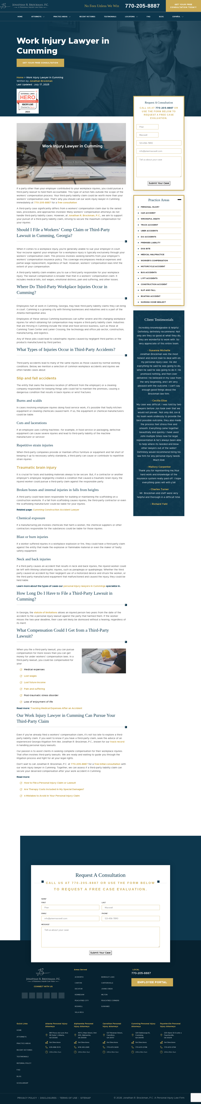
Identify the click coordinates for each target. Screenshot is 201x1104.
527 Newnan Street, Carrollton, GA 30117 (115, 1035)
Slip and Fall (148, 290)
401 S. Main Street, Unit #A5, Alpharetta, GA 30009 (87, 1035)
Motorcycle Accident (153, 266)
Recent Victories (87, 17)
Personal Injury (150, 207)
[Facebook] (25, 995)
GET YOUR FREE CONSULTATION (40, 63)
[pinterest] (47, 995)
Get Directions (55, 1042)
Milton (104, 995)
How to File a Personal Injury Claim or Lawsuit (50, 782)
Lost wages (30, 675)
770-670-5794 (170, 1047)
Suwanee (105, 1006)
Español (176, 17)
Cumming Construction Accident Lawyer (56, 509)
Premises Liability (150, 242)
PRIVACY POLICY (27, 1098)
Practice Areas (60, 17)
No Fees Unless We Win (101, 6)
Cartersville (107, 983)
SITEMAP (85, 1098)
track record (117, 741)
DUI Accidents (148, 237)
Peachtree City (82, 1000)
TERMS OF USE (68, 1098)
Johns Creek (107, 989)
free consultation (67, 202)
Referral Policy (24, 1063)
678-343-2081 (83, 1047)
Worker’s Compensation (154, 260)
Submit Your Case (159, 183)
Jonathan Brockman (41, 81)
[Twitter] (39, 995)
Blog (161, 17)
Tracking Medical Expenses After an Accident (56, 708)
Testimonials (110, 17)
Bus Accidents (149, 272)
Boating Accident (150, 296)
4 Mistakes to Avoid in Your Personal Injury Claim (52, 795)
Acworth (79, 977)
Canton (78, 983)
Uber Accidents (149, 230)
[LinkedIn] (54, 995)
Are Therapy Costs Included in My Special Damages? (54, 789)
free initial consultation (107, 764)
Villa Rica (79, 1012)
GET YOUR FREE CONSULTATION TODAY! (183, 6)
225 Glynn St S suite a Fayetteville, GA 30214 (173, 1035)
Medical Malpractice (152, 254)
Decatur (78, 989)
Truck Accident (149, 225)
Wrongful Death (150, 219)
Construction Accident (154, 284)
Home (20, 17)
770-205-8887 (142, 6)
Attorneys (36, 17)
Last (104, 903)
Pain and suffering (34, 688)
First (43, 903)
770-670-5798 (141, 1047)
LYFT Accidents (149, 278)
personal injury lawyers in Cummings (84, 586)
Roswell (79, 1006)
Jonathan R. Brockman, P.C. (84, 215)
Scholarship (22, 1083)
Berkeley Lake (107, 977)
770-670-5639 (112, 1047)
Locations (130, 17)
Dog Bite (145, 248)
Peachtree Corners (110, 1000)
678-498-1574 (54, 1047)
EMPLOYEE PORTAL (152, 982)
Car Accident (148, 213)
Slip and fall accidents (36, 378)
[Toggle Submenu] (44, 16)
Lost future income (34, 682)
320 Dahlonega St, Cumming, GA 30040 (142, 1035)
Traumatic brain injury (37, 467)
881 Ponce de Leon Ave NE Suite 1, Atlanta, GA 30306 (58, 1035)
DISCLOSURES (48, 1098)
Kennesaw (79, 995)
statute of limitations (45, 612)
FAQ (148, 17)
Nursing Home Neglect (153, 302)
